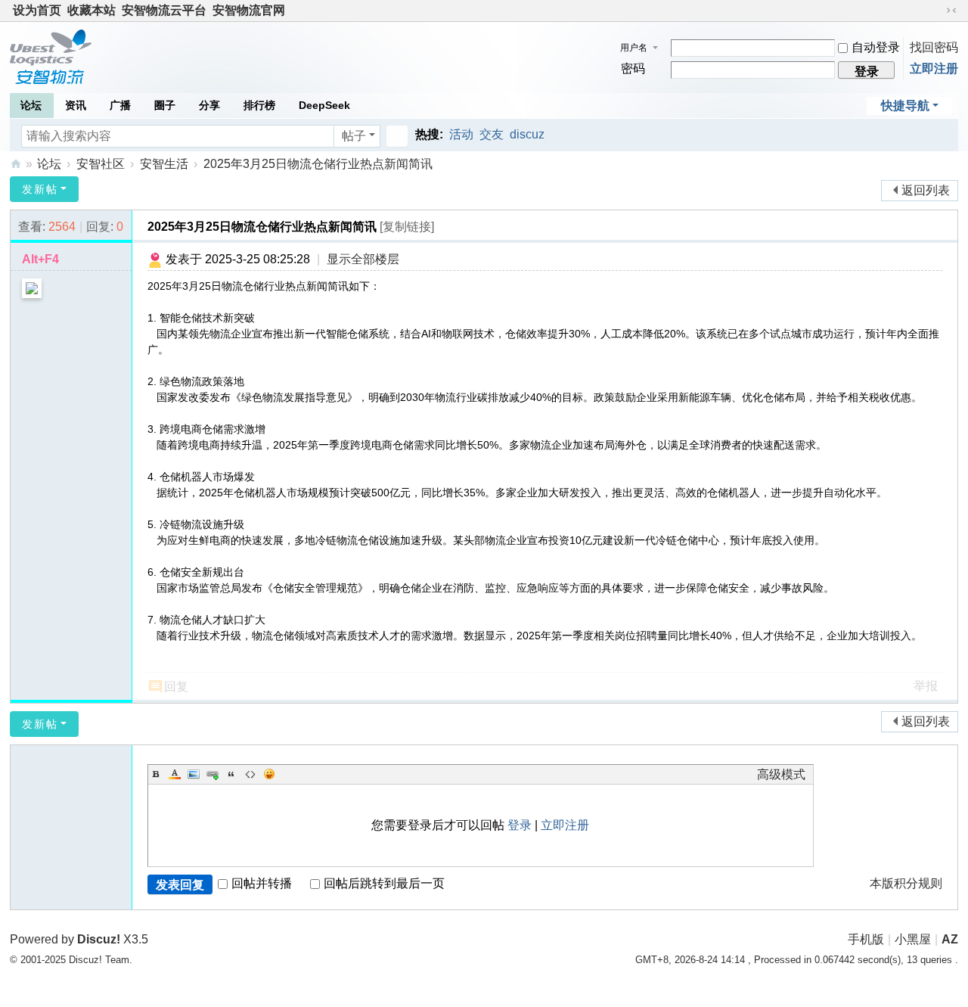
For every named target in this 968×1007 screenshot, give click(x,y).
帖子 (354, 135)
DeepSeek (324, 105)
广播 (120, 105)
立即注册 (934, 68)
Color (174, 774)
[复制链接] (407, 226)
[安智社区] (51, 55)
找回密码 (934, 47)
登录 (519, 825)
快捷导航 (905, 105)
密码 (633, 68)
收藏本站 (91, 10)
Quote (231, 774)
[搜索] (397, 136)
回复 (176, 686)
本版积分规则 (906, 883)
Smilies (269, 774)
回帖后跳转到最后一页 (384, 883)
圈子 (164, 105)
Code (250, 774)
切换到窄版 (951, 10)
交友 (491, 134)
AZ (950, 939)
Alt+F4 (40, 259)
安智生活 (164, 163)
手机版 (866, 939)
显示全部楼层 (363, 259)
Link (212, 774)
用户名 (633, 47)
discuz (527, 134)
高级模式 (781, 774)
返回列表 (925, 190)
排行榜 (259, 105)
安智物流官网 (249, 10)
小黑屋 (913, 939)
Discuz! (98, 939)
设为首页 (37, 10)
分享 (209, 105)
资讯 (75, 105)
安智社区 (16, 164)
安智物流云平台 (164, 10)
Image (193, 774)
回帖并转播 (261, 883)
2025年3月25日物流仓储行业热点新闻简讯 (318, 163)
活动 (461, 134)
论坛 (31, 105)
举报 (926, 685)
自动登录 (876, 47)
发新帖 (40, 189)
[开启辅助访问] (937, 10)
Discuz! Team (99, 959)
